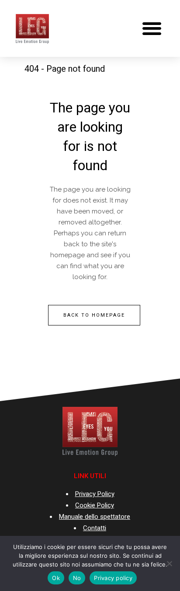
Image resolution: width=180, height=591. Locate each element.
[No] (169, 563)
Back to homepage (94, 315)
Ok (56, 577)
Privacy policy (113, 577)
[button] (151, 28)
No (77, 577)
